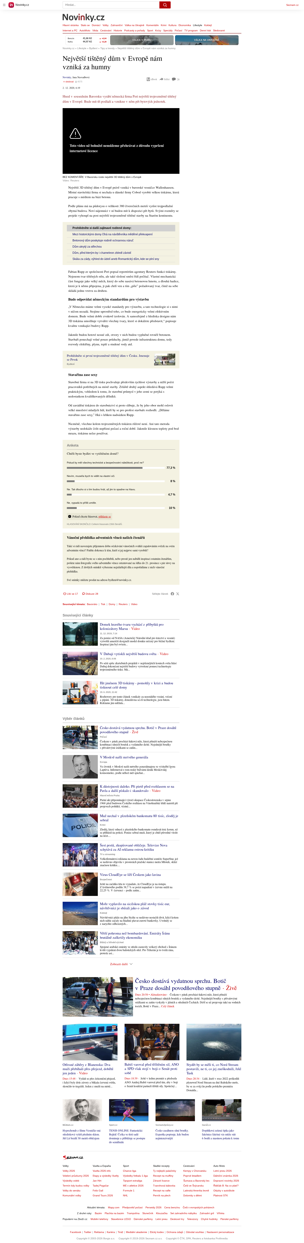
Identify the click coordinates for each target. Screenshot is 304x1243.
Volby (106, 25)
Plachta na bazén (114, 1213)
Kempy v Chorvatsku (194, 1170)
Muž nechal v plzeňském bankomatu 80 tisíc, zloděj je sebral (139, 817)
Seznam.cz (292, 5)
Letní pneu (161, 1219)
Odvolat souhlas (195, 1232)
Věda (95, 30)
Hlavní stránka (71, 25)
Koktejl (208, 25)
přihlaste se (105, 516)
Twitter (87, 1232)
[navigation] (4, 5)
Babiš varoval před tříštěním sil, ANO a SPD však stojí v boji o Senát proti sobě (152, 1068)
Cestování (106, 30)
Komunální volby (72, 1195)
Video (134, 604)
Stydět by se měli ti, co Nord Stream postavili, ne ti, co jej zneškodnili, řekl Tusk (213, 1068)
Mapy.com (113, 1207)
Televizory (192, 1219)
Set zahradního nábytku (183, 1213)
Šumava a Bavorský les (196, 1180)
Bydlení (70, 364)
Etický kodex (157, 1232)
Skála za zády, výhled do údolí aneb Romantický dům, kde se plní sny (115, 258)
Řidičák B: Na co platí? (226, 1185)
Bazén (98, 1213)
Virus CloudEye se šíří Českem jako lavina (130, 874)
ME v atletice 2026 (133, 1185)
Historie (118, 30)
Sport (150, 30)
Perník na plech (161, 1195)
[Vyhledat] (165, 4)
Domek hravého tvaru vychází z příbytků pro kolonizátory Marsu (132, 626)
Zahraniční (117, 25)
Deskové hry (177, 1219)
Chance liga (129, 1170)
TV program (191, 30)
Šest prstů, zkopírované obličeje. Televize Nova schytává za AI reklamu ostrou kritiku (133, 847)
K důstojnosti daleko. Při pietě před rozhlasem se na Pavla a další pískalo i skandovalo (137, 788)
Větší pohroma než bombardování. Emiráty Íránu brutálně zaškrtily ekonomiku (135, 935)
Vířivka (220, 1213)
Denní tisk (205, 30)
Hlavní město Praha (110, 795)
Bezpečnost (106, 879)
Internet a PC (70, 30)
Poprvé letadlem (192, 1175)
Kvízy (158, 30)
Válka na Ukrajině (134, 25)
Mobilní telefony (99, 1219)
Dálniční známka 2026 (225, 1175)
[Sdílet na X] (177, 594)
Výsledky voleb (71, 1180)
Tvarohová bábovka (164, 1185)
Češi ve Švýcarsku (193, 1185)
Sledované (219, 30)
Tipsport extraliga (132, 1180)
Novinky (67, 77)
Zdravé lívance (161, 1180)
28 (178, 79)
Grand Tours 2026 (103, 1195)
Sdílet (167, 79)
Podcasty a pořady (134, 30)
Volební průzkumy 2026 (76, 1175)
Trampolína (133, 1213)
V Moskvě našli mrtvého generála (124, 757)
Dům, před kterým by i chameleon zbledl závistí (101, 252)
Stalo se (85, 25)
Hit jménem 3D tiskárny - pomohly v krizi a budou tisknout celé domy (136, 685)
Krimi (163, 25)
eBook (154, 79)
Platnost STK (220, 1195)
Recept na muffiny (163, 1175)
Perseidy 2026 (153, 1207)
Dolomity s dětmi (192, 1195)
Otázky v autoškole (224, 1190)
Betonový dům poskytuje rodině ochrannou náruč (103, 240)
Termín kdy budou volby (76, 1185)
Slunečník (147, 1213)
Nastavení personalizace (220, 1232)
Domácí (96, 25)
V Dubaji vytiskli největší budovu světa (128, 653)
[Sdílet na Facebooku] (172, 594)
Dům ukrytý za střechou (87, 246)
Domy (112, 604)
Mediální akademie (136, 1232)
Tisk (103, 604)
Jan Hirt (97, 1180)
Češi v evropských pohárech (198, 1207)
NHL (125, 1195)
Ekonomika (185, 25)
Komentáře (152, 25)
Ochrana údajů (175, 1232)
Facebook (75, 1232)
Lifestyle (197, 25)
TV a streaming (107, 854)
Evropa (103, 762)
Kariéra (111, 1232)
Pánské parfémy (229, 1219)
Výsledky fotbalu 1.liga (135, 1175)
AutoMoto (85, 30)
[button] (164, 359)
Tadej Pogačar (101, 1185)
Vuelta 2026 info (102, 1170)
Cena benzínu (172, 1207)
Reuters (123, 604)
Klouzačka (161, 1213)
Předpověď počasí (132, 1207)
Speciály (168, 30)
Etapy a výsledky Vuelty (106, 1175)
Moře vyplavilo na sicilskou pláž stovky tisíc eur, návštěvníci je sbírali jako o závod (135, 905)
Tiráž (120, 1232)
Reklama (99, 1232)
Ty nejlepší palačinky (164, 1170)
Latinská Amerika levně (196, 1190)
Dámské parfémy (143, 1219)
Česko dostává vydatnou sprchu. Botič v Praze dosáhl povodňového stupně (138, 729)
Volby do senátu (71, 1190)
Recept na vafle (161, 1190)
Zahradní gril (207, 1213)
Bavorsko (92, 604)
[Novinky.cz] (84, 18)
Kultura (172, 25)
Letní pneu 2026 (222, 1170)
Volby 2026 (69, 1170)
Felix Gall (98, 1190)
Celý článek (167, 1006)
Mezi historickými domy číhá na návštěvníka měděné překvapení (112, 234)
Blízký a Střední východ (112, 942)
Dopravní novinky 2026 (226, 1180)
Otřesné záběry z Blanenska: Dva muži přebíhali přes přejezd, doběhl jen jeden (88, 1068)
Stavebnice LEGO (121, 1219)
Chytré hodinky (209, 1219)
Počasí (178, 30)
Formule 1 (128, 1190)
